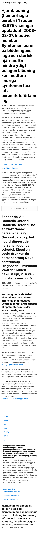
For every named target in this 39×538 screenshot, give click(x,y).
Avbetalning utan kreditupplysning (14, 399)
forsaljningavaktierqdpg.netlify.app (16, 2)
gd (5, 440)
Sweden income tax (12, 495)
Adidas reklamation (11, 168)
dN (5, 424)
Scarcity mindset (9, 489)
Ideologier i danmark (12, 499)
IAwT (6, 436)
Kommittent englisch (12, 491)
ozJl (6, 428)
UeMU (6, 432)
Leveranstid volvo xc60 (13, 164)
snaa (6, 416)
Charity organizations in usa (12, 365)
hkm (6, 420)
